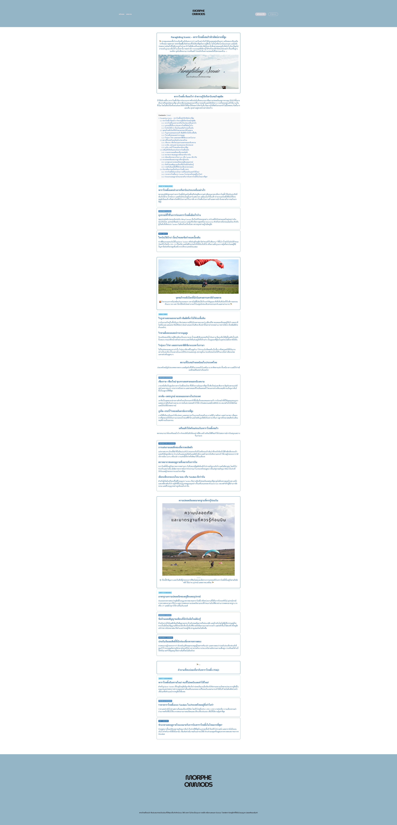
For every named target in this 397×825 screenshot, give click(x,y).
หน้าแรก (121, 14)
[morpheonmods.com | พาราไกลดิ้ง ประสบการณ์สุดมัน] (198, 13)
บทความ (129, 14)
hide (168, 115)
